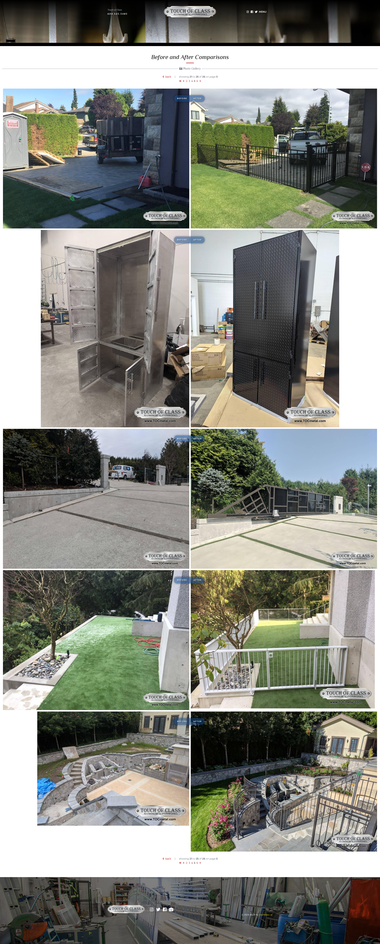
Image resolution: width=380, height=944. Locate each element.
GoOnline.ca (265, 915)
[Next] (200, 81)
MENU (262, 11)
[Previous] (183, 81)
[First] (180, 81)
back (168, 76)
